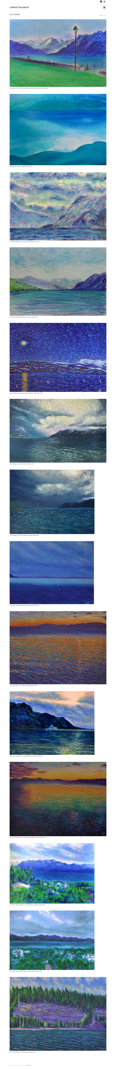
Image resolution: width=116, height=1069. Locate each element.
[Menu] (104, 7)
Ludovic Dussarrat (19, 7)
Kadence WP (29, 1065)
